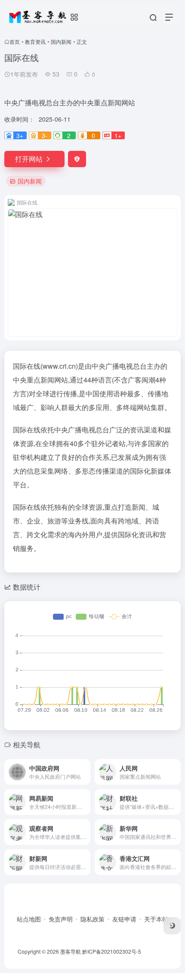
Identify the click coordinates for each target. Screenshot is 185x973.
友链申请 (124, 919)
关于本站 (156, 919)
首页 (14, 41)
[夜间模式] (172, 925)
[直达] (85, 772)
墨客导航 (70, 951)
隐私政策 (92, 919)
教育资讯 (35, 41)
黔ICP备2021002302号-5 (111, 951)
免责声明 (61, 919)
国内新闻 (61, 41)
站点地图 (29, 919)
